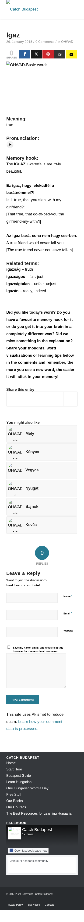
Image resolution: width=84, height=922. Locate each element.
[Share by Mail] (70, 399)
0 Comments (44, 42)
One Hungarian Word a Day (27, 788)
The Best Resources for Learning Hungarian (39, 813)
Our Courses (16, 807)
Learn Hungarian (19, 782)
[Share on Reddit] (56, 399)
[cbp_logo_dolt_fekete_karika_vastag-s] (34, 9)
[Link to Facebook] (60, 899)
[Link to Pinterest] (74, 899)
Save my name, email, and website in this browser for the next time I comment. (38, 649)
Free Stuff (13, 794)
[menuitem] (14, 905)
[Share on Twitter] (28, 399)
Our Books (14, 801)
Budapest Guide (18, 775)
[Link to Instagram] (67, 899)
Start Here (14, 769)
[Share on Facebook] (14, 399)
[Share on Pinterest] (42, 399)
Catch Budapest (37, 829)
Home (11, 763)
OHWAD (67, 42)
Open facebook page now (30, 850)
